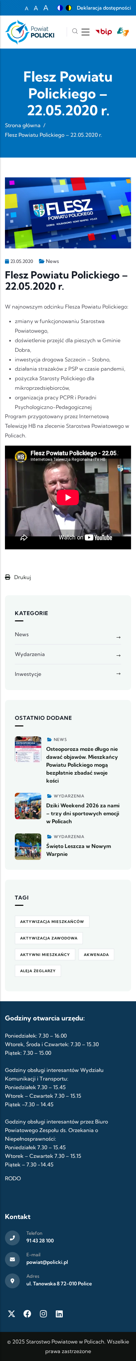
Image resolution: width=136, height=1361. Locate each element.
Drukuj (22, 577)
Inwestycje (28, 674)
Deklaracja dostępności (104, 8)
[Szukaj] (75, 32)
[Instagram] (43, 1313)
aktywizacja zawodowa (49, 938)
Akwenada (96, 954)
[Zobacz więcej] (28, 749)
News (52, 261)
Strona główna (23, 125)
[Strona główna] (29, 32)
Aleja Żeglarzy (38, 971)
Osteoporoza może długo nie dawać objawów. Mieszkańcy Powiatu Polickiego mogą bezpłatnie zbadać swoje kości (82, 765)
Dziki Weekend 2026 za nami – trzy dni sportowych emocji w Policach (82, 813)
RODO (13, 1178)
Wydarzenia (30, 654)
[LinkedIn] (59, 1313)
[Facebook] (27, 1313)
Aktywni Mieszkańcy (45, 954)
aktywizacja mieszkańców (52, 921)
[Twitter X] (11, 1313)
